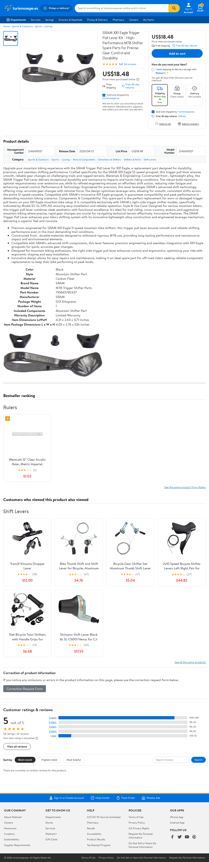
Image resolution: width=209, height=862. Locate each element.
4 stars (52, 722)
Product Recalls (96, 839)
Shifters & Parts (132, 159)
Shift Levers (150, 159)
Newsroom (10, 828)
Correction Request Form (25, 688)
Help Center (103, 798)
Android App (177, 822)
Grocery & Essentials (70, 19)
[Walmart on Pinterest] (194, 837)
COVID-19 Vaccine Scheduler (104, 817)
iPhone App (176, 817)
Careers (133, 19)
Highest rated (49, 760)
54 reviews (130, 64)
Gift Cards (51, 839)
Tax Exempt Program (99, 845)
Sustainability (11, 839)
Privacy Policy (137, 822)
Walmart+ (51, 834)
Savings (49, 19)
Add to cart (177, 53)
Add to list (165, 123)
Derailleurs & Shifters (109, 159)
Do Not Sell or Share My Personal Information (142, 845)
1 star (53, 735)
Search (198, 760)
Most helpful (74, 760)
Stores (49, 822)
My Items (148, 19)
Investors (9, 834)
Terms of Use (136, 817)
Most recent (25, 760)
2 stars (52, 731)
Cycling (48, 26)
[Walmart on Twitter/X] (179, 837)
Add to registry (190, 123)
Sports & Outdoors (22, 26)
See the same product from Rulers (185, 487)
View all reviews (17, 746)
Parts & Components (84, 159)
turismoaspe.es (110, 98)
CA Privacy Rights (139, 828)
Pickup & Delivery (97, 19)
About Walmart (13, 817)
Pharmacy (118, 19)
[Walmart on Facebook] (172, 837)
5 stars (52, 717)
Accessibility (94, 834)
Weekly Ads (153, 798)
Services (35, 19)
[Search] (174, 8)
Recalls (91, 828)
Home (6, 26)
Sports (38, 26)
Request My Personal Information (141, 835)
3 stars (52, 726)
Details (182, 116)
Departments (18, 19)
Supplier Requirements (17, 845)
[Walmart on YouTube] (187, 837)
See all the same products (190, 662)
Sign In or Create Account (69, 798)
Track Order (128, 798)
